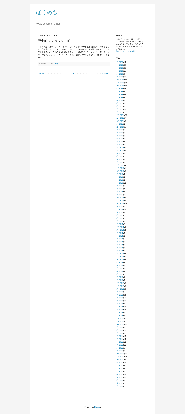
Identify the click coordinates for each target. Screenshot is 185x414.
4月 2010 (119, 377)
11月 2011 (120, 321)
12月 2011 (120, 318)
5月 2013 (119, 274)
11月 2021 (120, 118)
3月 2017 (119, 159)
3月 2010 (119, 380)
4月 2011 (119, 342)
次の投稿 (42, 74)
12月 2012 (120, 283)
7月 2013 (119, 268)
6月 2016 (119, 180)
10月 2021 (120, 121)
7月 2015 (119, 212)
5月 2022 (119, 100)
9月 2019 (119, 139)
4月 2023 (119, 68)
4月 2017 (119, 156)
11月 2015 (120, 201)
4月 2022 (119, 103)
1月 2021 (119, 124)
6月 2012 (119, 301)
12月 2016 (120, 165)
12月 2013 (120, 254)
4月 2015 (119, 218)
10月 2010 (120, 360)
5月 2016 (119, 183)
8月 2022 (119, 92)
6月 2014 (119, 239)
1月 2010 (119, 386)
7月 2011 (119, 333)
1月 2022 (119, 112)
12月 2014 (120, 227)
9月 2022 (119, 89)
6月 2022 (119, 98)
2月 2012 (119, 313)
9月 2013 (119, 263)
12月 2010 (120, 354)
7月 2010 (119, 369)
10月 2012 (120, 289)
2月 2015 (119, 221)
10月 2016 (120, 171)
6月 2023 (119, 62)
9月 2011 (119, 327)
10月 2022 (120, 86)
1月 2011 (119, 351)
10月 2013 (120, 260)
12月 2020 (120, 127)
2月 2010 (119, 383)
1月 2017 (119, 162)
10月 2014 (120, 230)
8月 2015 (119, 210)
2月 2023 (119, 74)
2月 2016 (119, 192)
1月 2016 (119, 195)
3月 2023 (119, 71)
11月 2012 (120, 286)
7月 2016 (119, 177)
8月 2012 (119, 295)
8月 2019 (119, 142)
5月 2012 (119, 304)
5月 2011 (119, 339)
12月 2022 (120, 80)
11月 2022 (120, 83)
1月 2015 (119, 224)
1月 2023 (119, 77)
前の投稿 (105, 74)
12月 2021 (120, 115)
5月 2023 (119, 65)
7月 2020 (119, 136)
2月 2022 (119, 109)
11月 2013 (120, 257)
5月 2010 (119, 374)
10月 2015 (120, 204)
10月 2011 (120, 324)
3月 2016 (119, 189)
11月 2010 (120, 357)
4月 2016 (119, 186)
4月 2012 (119, 307)
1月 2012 (119, 316)
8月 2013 (119, 265)
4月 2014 (119, 245)
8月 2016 (119, 174)
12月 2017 (120, 151)
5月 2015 (119, 215)
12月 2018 (120, 148)
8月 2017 (119, 153)
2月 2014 (119, 251)
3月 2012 (119, 310)
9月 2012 (119, 292)
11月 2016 (120, 168)
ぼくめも (47, 12)
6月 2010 (119, 372)
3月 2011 (119, 345)
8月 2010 (119, 366)
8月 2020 (119, 133)
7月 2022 (119, 94)
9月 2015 (119, 206)
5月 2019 (119, 145)
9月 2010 (119, 363)
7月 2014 (119, 236)
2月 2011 (119, 348)
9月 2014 (119, 233)
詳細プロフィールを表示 (125, 51)
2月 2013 (119, 280)
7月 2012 (119, 298)
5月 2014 (119, 242)
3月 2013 (119, 277)
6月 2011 (119, 336)
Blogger (97, 407)
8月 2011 (119, 330)
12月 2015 (120, 198)
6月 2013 (119, 271)
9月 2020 (119, 130)
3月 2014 (119, 248)
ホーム (73, 74)
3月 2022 (119, 106)
